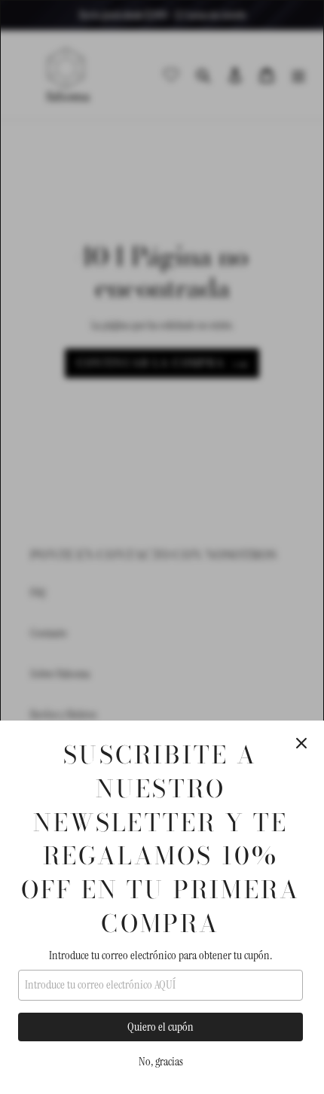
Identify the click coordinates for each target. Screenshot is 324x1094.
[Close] (301, 743)
